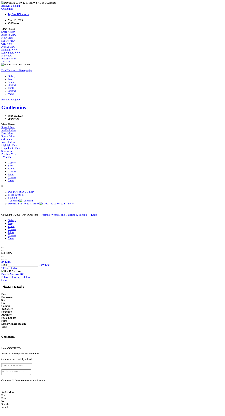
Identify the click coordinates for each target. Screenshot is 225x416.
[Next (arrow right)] (6, 259)
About (11, 82)
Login (94, 214)
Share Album (8, 31)
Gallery (12, 76)
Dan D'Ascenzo (12, 274)
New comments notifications (30, 380)
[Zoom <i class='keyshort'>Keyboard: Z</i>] (2, 256)
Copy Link (44, 264)
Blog (10, 79)
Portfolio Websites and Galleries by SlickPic (64, 214)
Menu (11, 93)
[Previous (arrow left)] (2, 259)
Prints (11, 88)
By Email (6, 261)
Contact (12, 85)
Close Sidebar (10, 268)
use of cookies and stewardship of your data (180, 413)
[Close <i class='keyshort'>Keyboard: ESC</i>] (2, 247)
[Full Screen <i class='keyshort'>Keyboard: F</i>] (2, 250)
